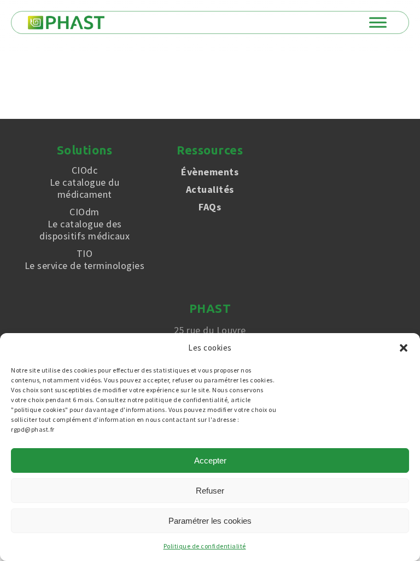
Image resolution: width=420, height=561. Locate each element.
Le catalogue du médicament (85, 182)
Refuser (210, 490)
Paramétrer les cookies (210, 520)
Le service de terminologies (85, 260)
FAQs (210, 207)
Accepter (210, 460)
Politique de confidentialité (205, 546)
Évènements (209, 171)
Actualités (210, 189)
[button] (403, 347)
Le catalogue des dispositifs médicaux (84, 224)
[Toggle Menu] (378, 22)
